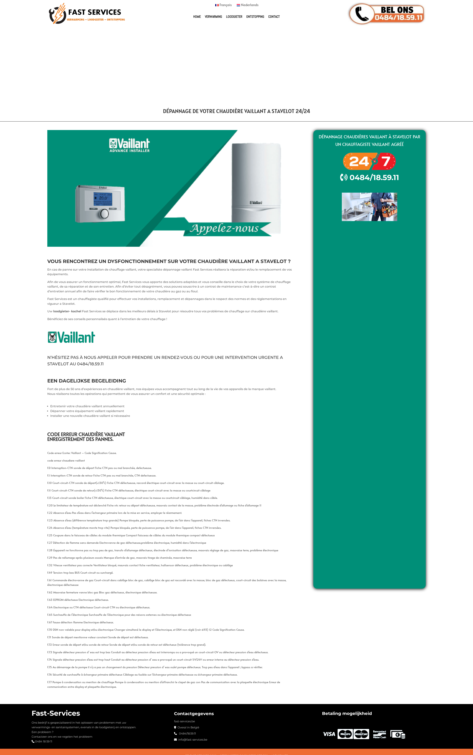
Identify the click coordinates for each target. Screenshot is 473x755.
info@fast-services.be (192, 739)
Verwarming (213, 16)
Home (197, 16)
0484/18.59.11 (90, 363)
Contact (274, 16)
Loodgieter (234, 16)
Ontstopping (255, 16)
